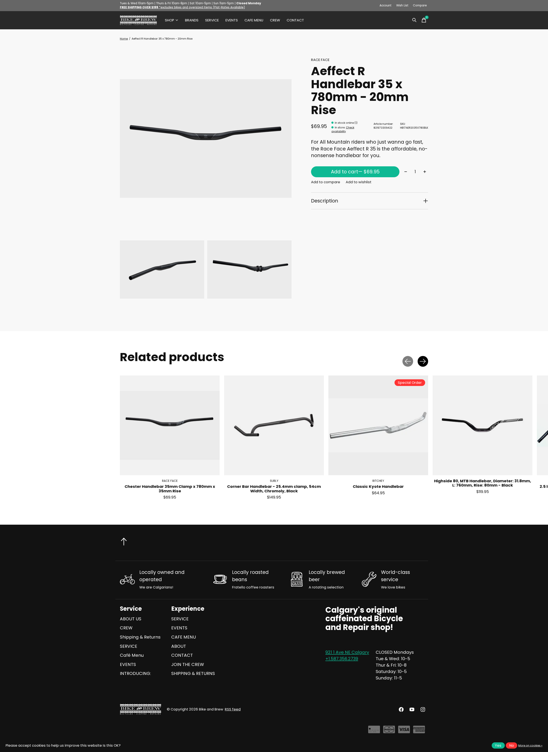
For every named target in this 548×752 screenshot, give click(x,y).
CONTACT (295, 20)
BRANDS (191, 20)
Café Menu (132, 655)
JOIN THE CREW (187, 664)
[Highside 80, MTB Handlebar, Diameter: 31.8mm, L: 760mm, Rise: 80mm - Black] (482, 425)
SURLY (274, 481)
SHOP (169, 20)
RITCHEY (378, 481)
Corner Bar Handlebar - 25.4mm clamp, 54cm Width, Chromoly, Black (274, 489)
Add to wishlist (358, 182)
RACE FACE (320, 59)
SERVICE (212, 20)
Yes (498, 745)
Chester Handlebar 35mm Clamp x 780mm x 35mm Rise (170, 489)
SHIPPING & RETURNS (193, 673)
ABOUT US (130, 619)
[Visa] (404, 731)
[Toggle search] (414, 20)
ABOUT (178, 646)
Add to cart (355, 171)
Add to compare (325, 182)
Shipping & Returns (140, 637)
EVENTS (231, 20)
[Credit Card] (374, 731)
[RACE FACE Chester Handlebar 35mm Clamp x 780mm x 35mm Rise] (170, 425)
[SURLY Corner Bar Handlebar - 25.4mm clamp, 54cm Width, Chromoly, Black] (274, 425)
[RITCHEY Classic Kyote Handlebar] (378, 425)
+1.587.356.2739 (341, 659)
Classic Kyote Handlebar (378, 486)
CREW (275, 20)
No (511, 745)
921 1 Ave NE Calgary (347, 652)
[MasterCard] (389, 731)
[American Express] (419, 731)
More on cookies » (530, 745)
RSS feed (233, 709)
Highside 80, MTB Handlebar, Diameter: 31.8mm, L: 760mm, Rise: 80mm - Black (482, 483)
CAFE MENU (253, 20)
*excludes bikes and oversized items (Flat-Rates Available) (182, 7)
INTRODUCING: (135, 673)
